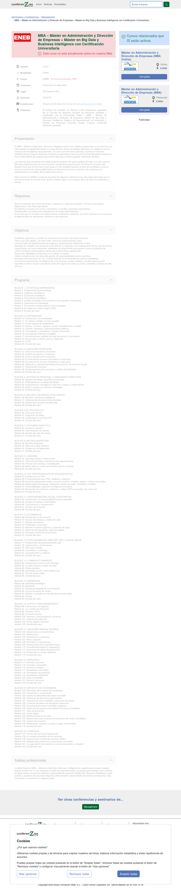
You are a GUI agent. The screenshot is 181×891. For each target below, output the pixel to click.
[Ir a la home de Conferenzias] (22, 4)
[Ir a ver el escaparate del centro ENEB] (25, 37)
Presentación (24, 138)
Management (90, 806)
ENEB (46, 66)
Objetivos (22, 230)
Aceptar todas (128, 874)
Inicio (39, 4)
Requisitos (22, 195)
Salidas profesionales (30, 760)
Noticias (48, 4)
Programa (22, 279)
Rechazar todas (79, 874)
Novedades (60, 4)
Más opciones (28, 874)
